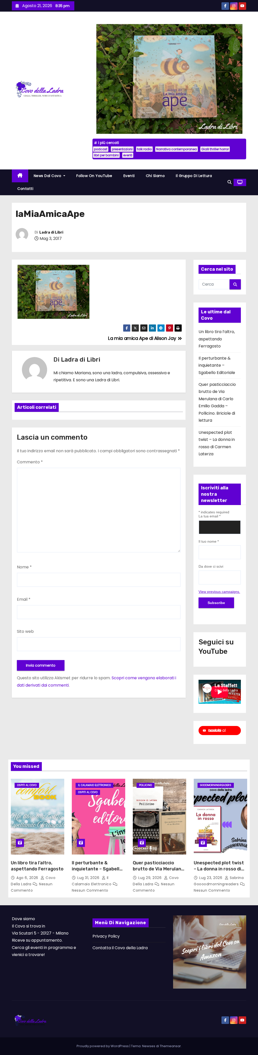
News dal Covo (48, 175)
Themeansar (170, 1046)
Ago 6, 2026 (27, 877)
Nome (24, 567)
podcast (100, 149)
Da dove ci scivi (211, 566)
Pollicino (145, 785)
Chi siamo (155, 175)
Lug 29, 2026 (150, 877)
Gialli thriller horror (215, 149)
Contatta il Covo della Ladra (120, 948)
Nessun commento (90, 890)
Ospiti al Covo (27, 785)
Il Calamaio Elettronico (94, 785)
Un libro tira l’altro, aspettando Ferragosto (217, 339)
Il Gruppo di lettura (194, 175)
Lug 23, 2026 (211, 877)
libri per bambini (106, 155)
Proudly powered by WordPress (103, 1046)
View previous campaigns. (219, 592)
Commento (30, 462)
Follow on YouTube (94, 175)
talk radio (144, 149)
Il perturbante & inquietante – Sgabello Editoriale (217, 365)
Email (23, 599)
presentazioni (122, 149)
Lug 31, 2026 (89, 877)
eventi (127, 155)
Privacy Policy (106, 936)
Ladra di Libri (51, 232)
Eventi (129, 175)
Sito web (25, 631)
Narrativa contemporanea (176, 149)
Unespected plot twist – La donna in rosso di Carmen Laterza (219, 869)
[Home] (20, 175)
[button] (230, 182)
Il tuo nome (209, 541)
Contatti (25, 188)
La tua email (209, 516)
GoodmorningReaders (215, 785)
